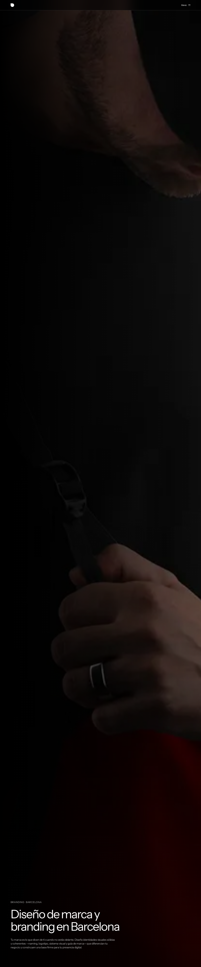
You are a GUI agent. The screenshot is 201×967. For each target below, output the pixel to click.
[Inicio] (12, 5)
